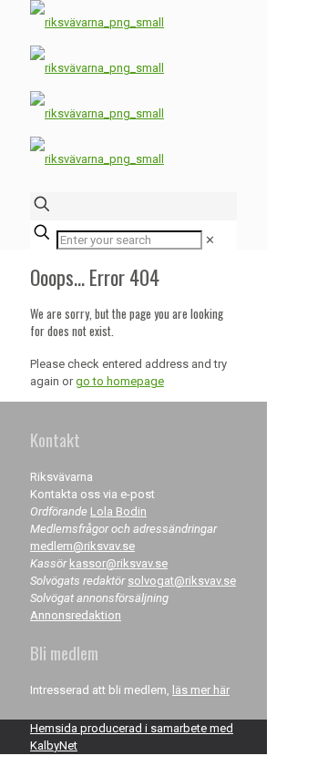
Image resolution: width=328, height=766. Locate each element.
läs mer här (201, 690)
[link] (210, 240)
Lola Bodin (118, 511)
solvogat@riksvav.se (182, 580)
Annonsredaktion (75, 615)
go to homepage (120, 381)
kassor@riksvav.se (118, 563)
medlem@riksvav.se (82, 546)
